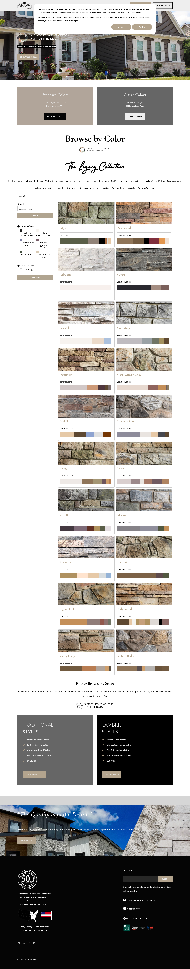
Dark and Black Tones (27, 234)
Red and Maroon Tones (43, 245)
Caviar (121, 275)
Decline (142, 27)
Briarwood (124, 228)
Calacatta (65, 275)
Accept (121, 27)
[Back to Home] (24, 5)
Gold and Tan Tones (43, 255)
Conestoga (124, 328)
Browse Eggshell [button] (28, 57)
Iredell (64, 421)
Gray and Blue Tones (27, 243)
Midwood (66, 562)
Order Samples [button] (163, 5)
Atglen (64, 228)
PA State (122, 562)
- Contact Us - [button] (26, 841)
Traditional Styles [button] (34, 774)
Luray (121, 468)
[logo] (27, 879)
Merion (122, 515)
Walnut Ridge (126, 656)
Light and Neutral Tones (43, 234)
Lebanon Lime (126, 421)
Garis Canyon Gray (129, 375)
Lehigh (64, 468)
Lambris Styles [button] (112, 774)
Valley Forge (67, 656)
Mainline (65, 515)
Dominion (66, 375)
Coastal (64, 328)
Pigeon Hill (67, 609)
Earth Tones (27, 254)
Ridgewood (124, 609)
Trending (28, 269)
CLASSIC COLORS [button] (135, 116)
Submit (35, 215)
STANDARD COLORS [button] (55, 116)
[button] (2, 42)
